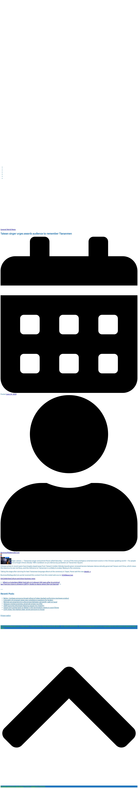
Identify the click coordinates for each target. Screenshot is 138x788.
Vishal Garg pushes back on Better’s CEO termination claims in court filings (31, 607)
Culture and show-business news (10, 169)
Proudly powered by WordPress (12, 786)
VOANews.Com (67, 575)
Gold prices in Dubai (7, 173)
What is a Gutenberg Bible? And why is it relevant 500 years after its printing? (31, 582)
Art (2, 578)
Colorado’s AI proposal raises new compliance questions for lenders (28, 600)
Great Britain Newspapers (9, 176)
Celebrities (7, 578)
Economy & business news (9, 167)
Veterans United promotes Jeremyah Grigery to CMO (22, 604)
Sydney (33, 786)
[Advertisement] (44, 218)
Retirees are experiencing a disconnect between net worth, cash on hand (30, 602)
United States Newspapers (9, 174)
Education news (7, 171)
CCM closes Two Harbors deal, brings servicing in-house (23, 609)
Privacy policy (6, 615)
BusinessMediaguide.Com (15, 3)
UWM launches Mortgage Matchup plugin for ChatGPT (23, 606)
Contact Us (5, 178)
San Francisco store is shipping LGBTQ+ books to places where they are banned (30, 584)
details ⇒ (87, 571)
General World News (8, 229)
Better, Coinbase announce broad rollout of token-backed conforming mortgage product (36, 598)
